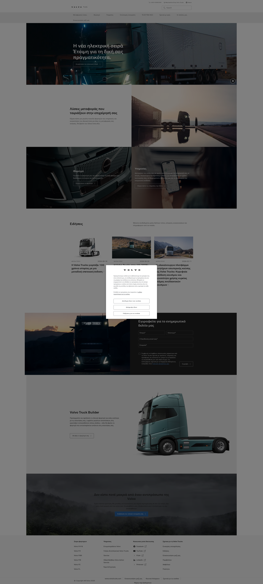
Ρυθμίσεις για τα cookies (131, 313)
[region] (131, 292)
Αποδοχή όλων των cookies (131, 301)
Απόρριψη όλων (131, 307)
